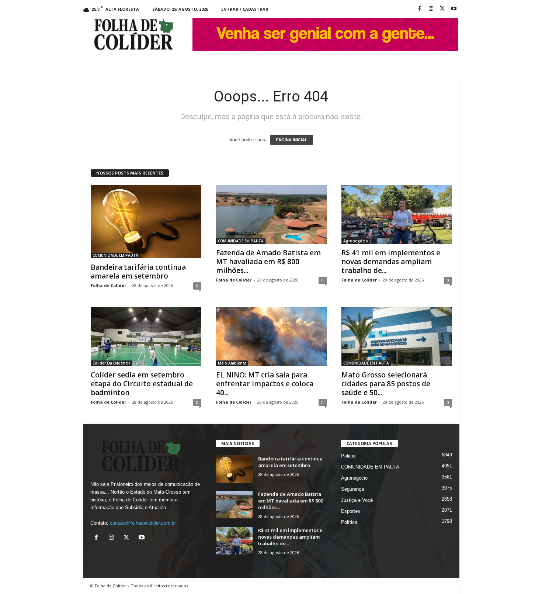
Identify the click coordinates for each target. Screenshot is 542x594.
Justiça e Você (357, 500)
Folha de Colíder (108, 285)
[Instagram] (431, 9)
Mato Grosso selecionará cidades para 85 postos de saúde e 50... (385, 383)
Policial (349, 456)
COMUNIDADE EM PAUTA (115, 255)
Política (349, 522)
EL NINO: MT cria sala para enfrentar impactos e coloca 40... (264, 383)
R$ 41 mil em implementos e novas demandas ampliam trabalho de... (390, 261)
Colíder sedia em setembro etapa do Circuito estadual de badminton (142, 383)
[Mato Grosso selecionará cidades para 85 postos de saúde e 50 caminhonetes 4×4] (396, 336)
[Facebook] (419, 9)
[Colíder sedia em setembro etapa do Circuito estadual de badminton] (146, 336)
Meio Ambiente (232, 363)
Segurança (352, 489)
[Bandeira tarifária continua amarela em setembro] (146, 221)
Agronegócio (355, 241)
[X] (442, 9)
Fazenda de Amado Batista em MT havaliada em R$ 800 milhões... (268, 261)
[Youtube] (453, 9)
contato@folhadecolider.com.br (143, 523)
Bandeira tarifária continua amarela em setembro (138, 271)
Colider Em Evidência (112, 363)
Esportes (350, 511)
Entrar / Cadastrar (244, 9)
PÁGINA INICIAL (292, 140)
